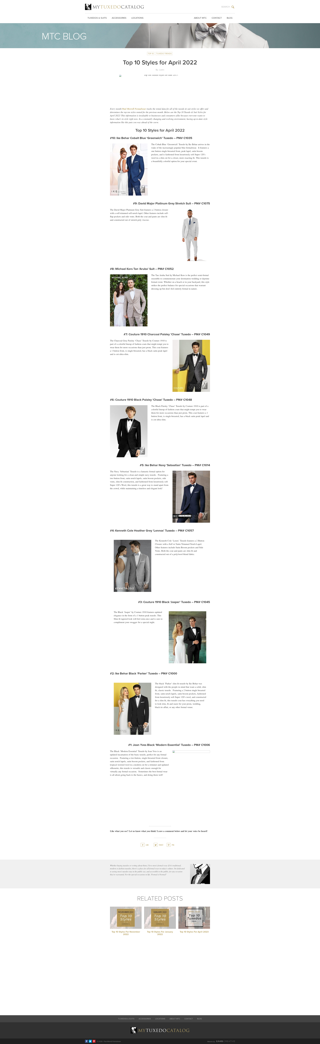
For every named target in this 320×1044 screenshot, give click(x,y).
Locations (137, 18)
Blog (229, 18)
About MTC (200, 18)
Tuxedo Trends (164, 53)
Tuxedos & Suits (97, 18)
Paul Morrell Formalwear (134, 108)
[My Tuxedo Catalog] (114, 7)
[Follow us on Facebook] (86, 1041)
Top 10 (151, 53)
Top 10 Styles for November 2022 (126, 933)
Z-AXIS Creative (225, 1041)
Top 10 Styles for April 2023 (194, 931)
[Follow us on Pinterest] (94, 1041)
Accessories (119, 18)
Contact (217, 18)
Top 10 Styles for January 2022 (160, 933)
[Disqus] (160, 976)
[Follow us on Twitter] (90, 1041)
